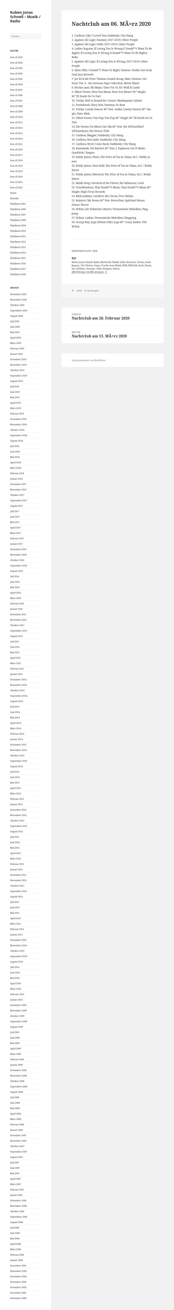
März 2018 (15, 467)
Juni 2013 (15, 777)
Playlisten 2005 (18, 203)
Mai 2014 (15, 717)
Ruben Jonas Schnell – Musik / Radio (25, 16)
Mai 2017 (15, 522)
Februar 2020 (17, 348)
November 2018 (18, 424)
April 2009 (15, 1048)
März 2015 (15, 663)
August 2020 (16, 315)
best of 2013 (16, 133)
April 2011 (15, 918)
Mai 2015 (15, 652)
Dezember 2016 (18, 549)
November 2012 (18, 815)
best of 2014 (16, 138)
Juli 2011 (14, 902)
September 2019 (18, 375)
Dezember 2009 (18, 1005)
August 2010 (16, 961)
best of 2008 (16, 106)
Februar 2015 (17, 668)
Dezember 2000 (18, 1298)
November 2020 (18, 299)
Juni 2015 (15, 647)
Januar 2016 (16, 609)
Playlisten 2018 (18, 274)
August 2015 (16, 636)
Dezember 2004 (18, 1276)
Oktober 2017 (17, 495)
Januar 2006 (16, 1260)
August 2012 (16, 831)
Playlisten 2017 (18, 268)
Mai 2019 (15, 397)
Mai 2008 (15, 1108)
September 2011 (18, 891)
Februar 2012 (17, 864)
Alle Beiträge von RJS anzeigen (88, 271)
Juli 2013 (14, 771)
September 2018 (18, 435)
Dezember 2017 (18, 484)
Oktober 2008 (17, 1081)
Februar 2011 (17, 929)
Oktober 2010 (17, 950)
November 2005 (18, 1271)
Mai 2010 (15, 978)
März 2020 (15, 343)
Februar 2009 (17, 1059)
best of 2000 (16, 62)
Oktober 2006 (17, 1211)
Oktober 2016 (17, 560)
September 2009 (18, 1021)
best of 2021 (16, 182)
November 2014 (18, 684)
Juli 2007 (14, 1162)
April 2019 (15, 402)
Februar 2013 (17, 798)
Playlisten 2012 (18, 241)
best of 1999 (16, 57)
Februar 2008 (17, 1124)
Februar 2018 (17, 473)
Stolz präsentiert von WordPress (88, 360)
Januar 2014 (16, 739)
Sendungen (93, 290)
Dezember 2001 (18, 1292)
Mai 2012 (15, 847)
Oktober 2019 (17, 370)
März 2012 (15, 858)
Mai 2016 (15, 587)
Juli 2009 (14, 1032)
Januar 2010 (16, 999)
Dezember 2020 (18, 294)
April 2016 (15, 592)
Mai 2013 (15, 782)
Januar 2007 (16, 1195)
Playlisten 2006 (18, 209)
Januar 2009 (16, 1064)
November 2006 (18, 1205)
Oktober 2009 (17, 1016)
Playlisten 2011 (18, 236)
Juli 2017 (14, 511)
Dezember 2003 (18, 1281)
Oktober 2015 (17, 625)
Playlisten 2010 (18, 230)
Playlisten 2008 (18, 220)
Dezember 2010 (18, 940)
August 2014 (16, 701)
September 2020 (18, 310)
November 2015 (18, 619)
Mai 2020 (15, 332)
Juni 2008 (15, 1102)
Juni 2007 (15, 1167)
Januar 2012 (16, 869)
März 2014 (15, 728)
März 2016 (15, 598)
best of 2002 (16, 73)
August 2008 (16, 1091)
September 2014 (18, 695)
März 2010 (15, 988)
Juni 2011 (15, 907)
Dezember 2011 (18, 874)
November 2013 (18, 750)
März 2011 (15, 923)
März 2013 (15, 793)
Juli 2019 (14, 386)
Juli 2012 (14, 836)
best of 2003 (16, 78)
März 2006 (15, 1249)
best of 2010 (16, 116)
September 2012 (18, 826)
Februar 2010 (17, 994)
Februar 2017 (17, 538)
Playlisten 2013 (18, 247)
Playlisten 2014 (18, 252)
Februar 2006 (17, 1254)
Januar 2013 (16, 804)
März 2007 (15, 1184)
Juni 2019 (15, 391)
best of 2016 (16, 149)
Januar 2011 (16, 934)
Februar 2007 (17, 1189)
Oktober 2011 (17, 885)
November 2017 (18, 489)
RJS (80, 290)
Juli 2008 (14, 1097)
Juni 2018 (15, 451)
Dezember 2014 (18, 679)
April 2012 (15, 853)
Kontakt (14, 198)
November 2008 (18, 1075)
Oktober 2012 (17, 820)
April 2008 (15, 1113)
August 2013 (16, 766)
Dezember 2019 (18, 359)
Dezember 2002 (18, 1287)
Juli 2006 (14, 1227)
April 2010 (15, 983)
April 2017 (15, 527)
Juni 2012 (15, 842)
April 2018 (15, 462)
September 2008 (18, 1086)
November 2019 (18, 364)
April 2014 (15, 722)
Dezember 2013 (18, 744)
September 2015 (18, 630)
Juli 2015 (14, 641)
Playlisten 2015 (18, 258)
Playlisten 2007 (18, 214)
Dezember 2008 (18, 1070)
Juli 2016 (14, 576)
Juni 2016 (15, 581)
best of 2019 (16, 165)
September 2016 (18, 565)
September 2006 (18, 1216)
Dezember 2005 (18, 1265)
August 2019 (16, 381)
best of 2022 (16, 187)
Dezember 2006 (18, 1200)
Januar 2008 (16, 1129)
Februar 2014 (17, 733)
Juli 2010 (14, 967)
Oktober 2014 (17, 690)
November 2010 (18, 945)
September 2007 (18, 1151)
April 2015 (15, 657)
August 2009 (16, 1026)
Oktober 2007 (17, 1146)
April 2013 (15, 788)
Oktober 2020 (17, 305)
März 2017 (15, 533)
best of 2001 (16, 68)
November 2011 (18, 880)
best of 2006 (16, 95)
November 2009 (18, 1010)
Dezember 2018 (18, 419)
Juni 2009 (15, 1037)
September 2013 (18, 760)
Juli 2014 (14, 706)
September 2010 (18, 956)
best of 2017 (16, 154)
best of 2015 (16, 144)
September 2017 (18, 500)
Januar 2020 (16, 353)
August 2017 (16, 505)
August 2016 (16, 571)
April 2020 (15, 337)
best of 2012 (16, 127)
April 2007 (15, 1178)
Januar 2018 (16, 478)
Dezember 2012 (18, 809)
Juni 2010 (15, 972)
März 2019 (15, 408)
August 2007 (16, 1157)
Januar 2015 (16, 674)
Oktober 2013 (17, 755)
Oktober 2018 (17, 429)
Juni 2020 (15, 326)
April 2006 (15, 1243)
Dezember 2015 (18, 614)
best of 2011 (16, 122)
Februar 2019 (17, 413)
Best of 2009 (16, 111)
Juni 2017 (15, 516)
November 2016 (18, 554)
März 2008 (15, 1119)
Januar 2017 (16, 543)
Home (13, 192)
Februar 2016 (17, 603)
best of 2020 (16, 176)
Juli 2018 (14, 446)
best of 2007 (16, 100)
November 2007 (18, 1140)
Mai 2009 (15, 1043)
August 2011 (16, 896)
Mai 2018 (15, 457)
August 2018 (16, 440)
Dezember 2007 (18, 1135)
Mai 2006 (15, 1238)
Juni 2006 (15, 1233)
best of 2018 (16, 160)
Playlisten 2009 (18, 225)
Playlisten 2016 (18, 263)
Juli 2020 (14, 321)
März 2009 (15, 1054)
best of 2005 (16, 89)
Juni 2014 (15, 712)
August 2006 (16, 1222)
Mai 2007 (15, 1173)
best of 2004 (16, 84)
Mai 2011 (15, 912)
